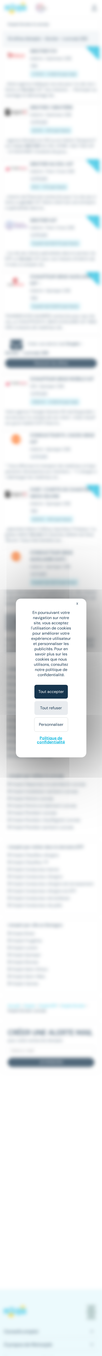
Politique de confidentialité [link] (51, 740)
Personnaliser (51, 724)
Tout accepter (51, 691)
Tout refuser (51, 707)
